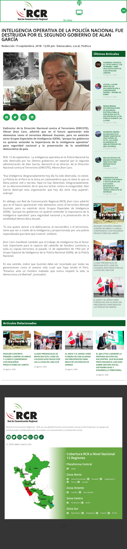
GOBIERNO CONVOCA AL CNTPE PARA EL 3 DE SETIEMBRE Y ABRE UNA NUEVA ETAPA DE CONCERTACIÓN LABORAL (112, 67)
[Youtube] (25, 437)
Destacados (64, 46)
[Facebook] (8, 437)
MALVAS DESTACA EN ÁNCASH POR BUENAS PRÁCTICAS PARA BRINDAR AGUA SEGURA (112, 162)
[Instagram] (19, 437)
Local (76, 46)
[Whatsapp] (30, 437)
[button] (6, 117)
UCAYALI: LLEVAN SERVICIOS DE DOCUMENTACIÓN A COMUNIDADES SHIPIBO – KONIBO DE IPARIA (112, 89)
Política (86, 46)
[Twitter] (14, 437)
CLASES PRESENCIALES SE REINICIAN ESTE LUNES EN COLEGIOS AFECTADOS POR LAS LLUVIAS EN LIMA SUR (108, 266)
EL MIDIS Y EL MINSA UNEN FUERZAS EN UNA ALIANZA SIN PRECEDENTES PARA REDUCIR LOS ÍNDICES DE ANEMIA (108, 303)
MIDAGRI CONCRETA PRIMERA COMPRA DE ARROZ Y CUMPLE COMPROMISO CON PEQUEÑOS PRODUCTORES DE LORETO (108, 230)
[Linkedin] (36, 437)
